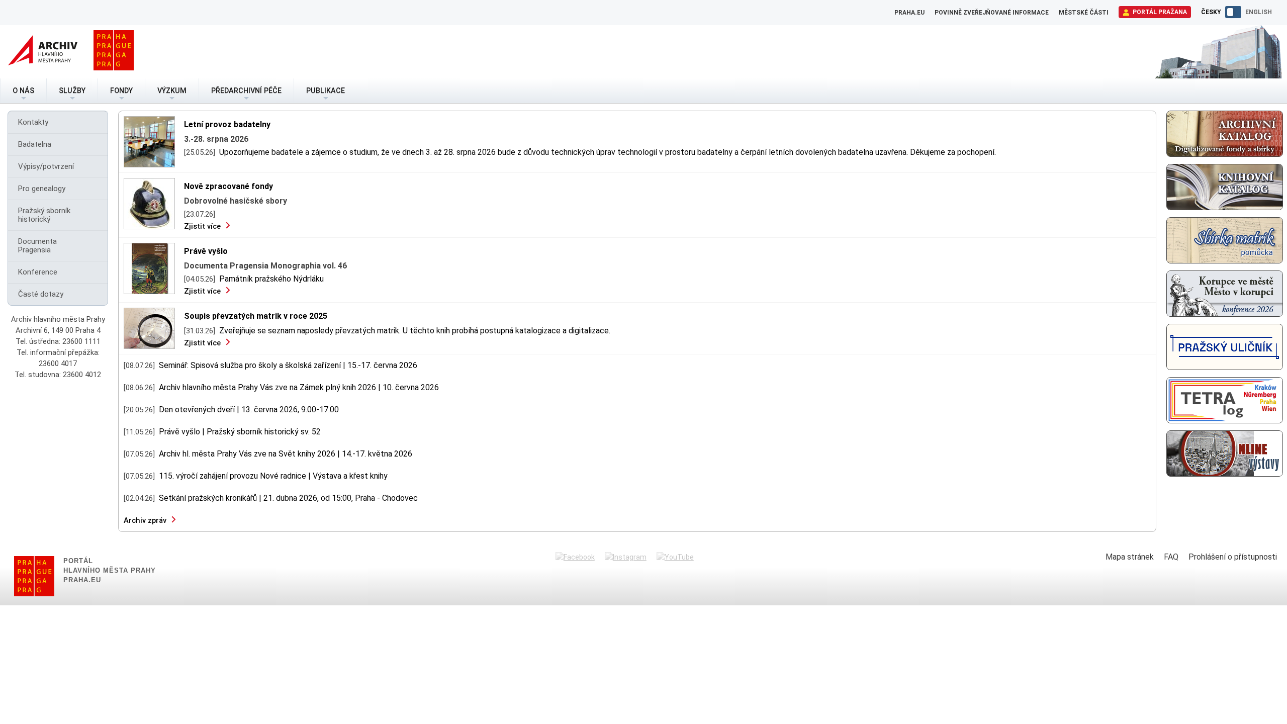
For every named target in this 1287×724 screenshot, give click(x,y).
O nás (23, 90)
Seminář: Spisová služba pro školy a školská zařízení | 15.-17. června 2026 (288, 365)
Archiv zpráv (145, 520)
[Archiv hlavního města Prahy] (42, 51)
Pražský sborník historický (44, 215)
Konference (37, 272)
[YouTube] (675, 557)
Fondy (121, 90)
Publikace (325, 90)
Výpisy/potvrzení (46, 166)
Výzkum (172, 90)
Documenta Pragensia (37, 245)
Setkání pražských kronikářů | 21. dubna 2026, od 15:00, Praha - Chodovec (288, 498)
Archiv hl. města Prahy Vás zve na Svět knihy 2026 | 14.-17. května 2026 (285, 454)
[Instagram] (626, 557)
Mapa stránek (1130, 557)
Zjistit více (202, 226)
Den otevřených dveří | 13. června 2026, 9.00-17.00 (249, 409)
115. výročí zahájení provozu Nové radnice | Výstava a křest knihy (273, 476)
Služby (72, 90)
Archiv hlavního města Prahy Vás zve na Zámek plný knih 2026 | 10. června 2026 (299, 387)
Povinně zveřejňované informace (992, 12)
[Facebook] (575, 557)
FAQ (1171, 557)
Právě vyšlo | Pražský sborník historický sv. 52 (240, 431)
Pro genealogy (41, 188)
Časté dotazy (40, 294)
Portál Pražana (1159, 12)
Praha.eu (909, 12)
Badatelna (34, 144)
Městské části (1084, 12)
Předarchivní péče (246, 90)
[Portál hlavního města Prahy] (113, 51)
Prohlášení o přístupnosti (1232, 557)
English (1258, 12)
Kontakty (33, 122)
